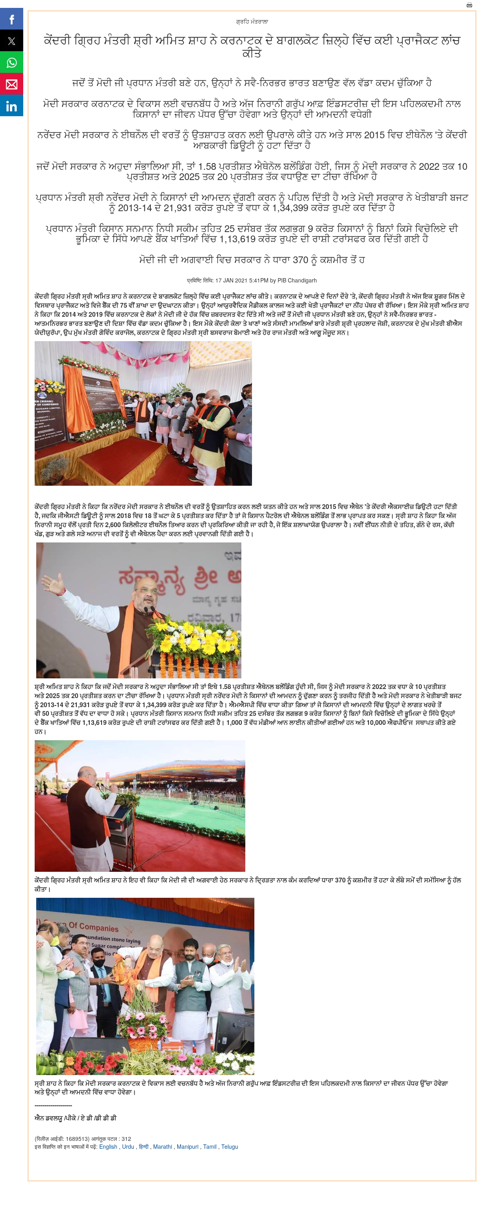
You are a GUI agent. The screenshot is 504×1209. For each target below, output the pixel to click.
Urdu (129, 1146)
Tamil (210, 1146)
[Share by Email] (11, 84)
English (109, 1146)
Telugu (229, 1146)
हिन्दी (144, 1146)
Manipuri (188, 1146)
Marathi (163, 1146)
